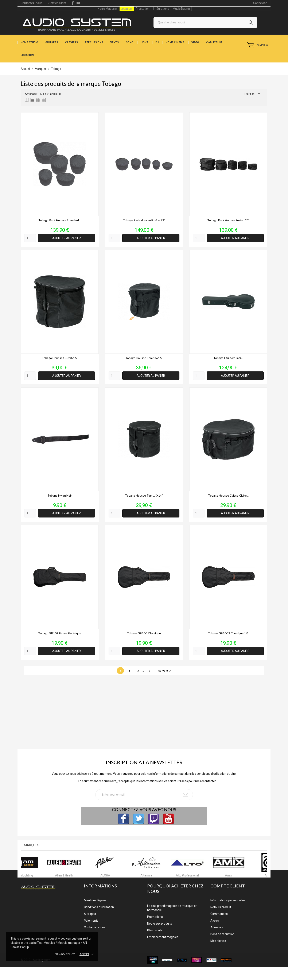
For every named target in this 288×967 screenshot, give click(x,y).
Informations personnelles (227, 900)
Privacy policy (65, 954)
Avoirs (214, 920)
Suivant (165, 670)
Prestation (142, 8)
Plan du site (155, 930)
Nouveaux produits (159, 923)
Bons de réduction (222, 934)
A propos (90, 914)
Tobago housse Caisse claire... (228, 495)
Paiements (91, 920)
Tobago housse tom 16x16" (144, 358)
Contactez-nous (31, 3)
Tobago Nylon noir (59, 495)
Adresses (216, 927)
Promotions (155, 916)
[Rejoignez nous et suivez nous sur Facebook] (123, 819)
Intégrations (161, 8)
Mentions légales (95, 900)
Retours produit (220, 907)
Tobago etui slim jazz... (228, 358)
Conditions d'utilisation (99, 907)
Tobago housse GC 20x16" (60, 358)
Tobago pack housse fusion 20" (228, 220)
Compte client (227, 885)
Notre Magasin (107, 8)
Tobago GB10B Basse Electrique (59, 633)
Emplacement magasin (162, 937)
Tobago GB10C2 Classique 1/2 (228, 633)
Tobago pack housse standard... (59, 220)
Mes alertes (218, 941)
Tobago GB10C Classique (144, 633)
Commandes (219, 914)
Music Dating (181, 8)
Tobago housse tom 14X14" (144, 495)
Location (126, 8)
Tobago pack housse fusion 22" (144, 220)
